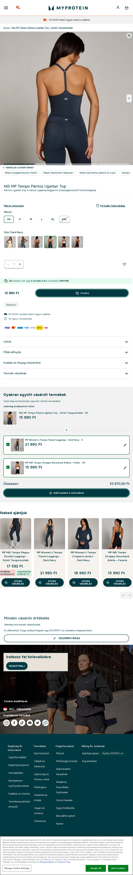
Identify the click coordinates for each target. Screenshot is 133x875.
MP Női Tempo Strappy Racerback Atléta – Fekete (117, 556)
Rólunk (60, 753)
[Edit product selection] (125, 445)
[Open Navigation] (6, 8)
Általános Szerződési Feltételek (62, 787)
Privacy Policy (46, 862)
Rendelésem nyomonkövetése (18, 783)
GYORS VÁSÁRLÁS (18, 582)
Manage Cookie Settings (17, 868)
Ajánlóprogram (102, 753)
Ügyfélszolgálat (17, 757)
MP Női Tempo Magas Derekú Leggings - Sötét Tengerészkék (15, 556)
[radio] (9, 219)
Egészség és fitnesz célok (41, 777)
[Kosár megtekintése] (127, 8)
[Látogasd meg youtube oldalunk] (30, 723)
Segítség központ (18, 765)
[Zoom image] (129, 35)
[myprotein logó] (68, 8)
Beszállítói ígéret (65, 815)
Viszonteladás (64, 800)
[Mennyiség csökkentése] (8, 264)
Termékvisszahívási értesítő (19, 804)
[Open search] (18, 8)
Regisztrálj (17, 666)
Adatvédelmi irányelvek (63, 772)
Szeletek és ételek (40, 798)
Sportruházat (41, 753)
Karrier (59, 823)
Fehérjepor (40, 787)
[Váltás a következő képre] (129, 98)
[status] (14, 264)
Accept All (96, 868)
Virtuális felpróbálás (112, 205)
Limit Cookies (118, 868)
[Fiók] (118, 8)
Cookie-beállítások (16, 701)
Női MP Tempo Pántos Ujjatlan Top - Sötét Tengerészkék (42, 27)
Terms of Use (64, 862)
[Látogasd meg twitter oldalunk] (37, 723)
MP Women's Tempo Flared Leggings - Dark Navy (49, 556)
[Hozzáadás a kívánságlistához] (124, 264)
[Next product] (130, 595)
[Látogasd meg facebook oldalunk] (14, 723)
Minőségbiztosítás (67, 761)
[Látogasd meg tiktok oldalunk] (22, 723)
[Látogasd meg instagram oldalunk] (6, 723)
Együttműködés (65, 808)
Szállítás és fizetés (19, 793)
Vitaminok (40, 821)
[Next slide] (132, 560)
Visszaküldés (15, 772)
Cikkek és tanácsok (39, 764)
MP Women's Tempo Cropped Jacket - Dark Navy (83, 556)
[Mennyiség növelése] (20, 264)
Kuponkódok (89, 761)
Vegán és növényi (39, 811)
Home (6, 27)
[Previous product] (123, 595)
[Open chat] (45, 723)
